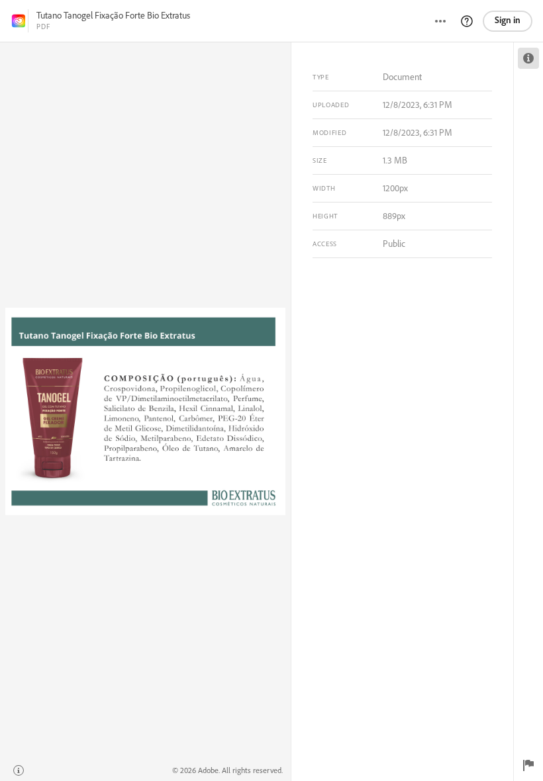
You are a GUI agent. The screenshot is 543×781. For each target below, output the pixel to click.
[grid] (145, 411)
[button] (466, 21)
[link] (18, 21)
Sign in (507, 20)
